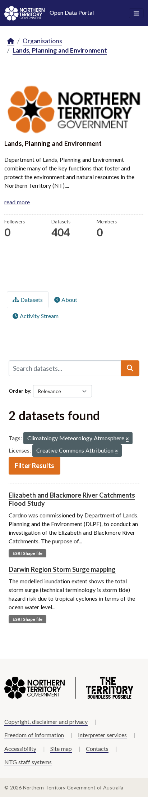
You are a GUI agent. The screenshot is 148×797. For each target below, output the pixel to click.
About (68, 299)
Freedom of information (34, 734)
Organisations (42, 41)
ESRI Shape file (27, 553)
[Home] (10, 41)
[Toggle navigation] (136, 13)
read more (17, 202)
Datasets (31, 299)
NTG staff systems (28, 761)
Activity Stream (38, 315)
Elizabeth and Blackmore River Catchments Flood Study (72, 499)
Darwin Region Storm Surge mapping (62, 569)
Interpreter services (102, 734)
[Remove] (127, 439)
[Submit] (130, 368)
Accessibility (20, 748)
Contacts (97, 748)
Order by (19, 391)
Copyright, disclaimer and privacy (46, 721)
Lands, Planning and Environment (60, 50)
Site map (61, 748)
